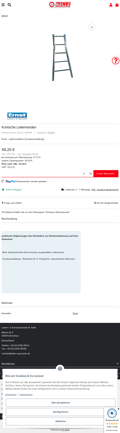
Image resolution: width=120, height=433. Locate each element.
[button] (110, 4)
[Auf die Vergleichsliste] (91, 27)
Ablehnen (60, 421)
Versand (26, 154)
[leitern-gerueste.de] (60, 5)
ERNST (51, 132)
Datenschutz (26, 394)
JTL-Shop (65, 430)
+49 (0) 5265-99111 (20, 345)
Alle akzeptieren (60, 402)
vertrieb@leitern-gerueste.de (16, 353)
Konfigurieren (60, 411)
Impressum (10, 394)
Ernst (75, 313)
